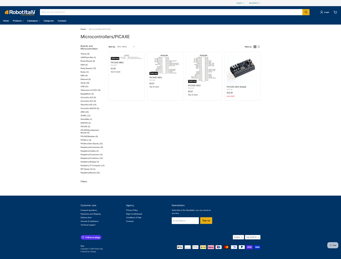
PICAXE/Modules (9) (89, 136)
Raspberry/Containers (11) (92, 158)
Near (82, 246)
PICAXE (114, 65)
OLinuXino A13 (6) (88, 101)
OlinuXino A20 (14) (88, 105)
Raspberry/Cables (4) (90, 151)
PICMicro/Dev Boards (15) (92, 144)
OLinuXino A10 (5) (88, 97)
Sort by (112, 47)
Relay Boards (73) (88, 68)
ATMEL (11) (85, 115)
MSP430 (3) (86, 123)
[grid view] (255, 47)
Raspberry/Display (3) (90, 162)
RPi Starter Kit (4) (88, 169)
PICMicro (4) (86, 140)
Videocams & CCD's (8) (90, 90)
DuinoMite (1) (86, 119)
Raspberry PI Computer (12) (93, 165)
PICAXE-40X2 (194, 85)
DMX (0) (84, 65)
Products (17, 21)
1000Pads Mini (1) (88, 57)
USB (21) (84, 86)
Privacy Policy (132, 210)
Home (6, 21)
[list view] (259, 47)
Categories (49, 21)
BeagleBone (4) (87, 94)
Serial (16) (85, 83)
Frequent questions (89, 210)
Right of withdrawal (134, 214)
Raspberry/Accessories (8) (92, 147)
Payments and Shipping (91, 214)
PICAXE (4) (85, 126)
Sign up (206, 220)
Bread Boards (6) (88, 61)
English (239, 3)
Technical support (88, 225)
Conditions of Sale (133, 217)
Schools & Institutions (90, 221)
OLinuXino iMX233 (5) (90, 108)
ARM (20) (85, 112)
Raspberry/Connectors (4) (92, 154)
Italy (253, 3)
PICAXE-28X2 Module (236, 87)
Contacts (62, 21)
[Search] (306, 12)
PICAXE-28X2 (155, 77)
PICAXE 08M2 (117, 62)
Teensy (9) (85, 54)
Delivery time (86, 217)
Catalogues (32, 21)
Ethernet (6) (86, 79)
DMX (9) (84, 75)
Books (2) (85, 72)
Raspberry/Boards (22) (90, 173)
